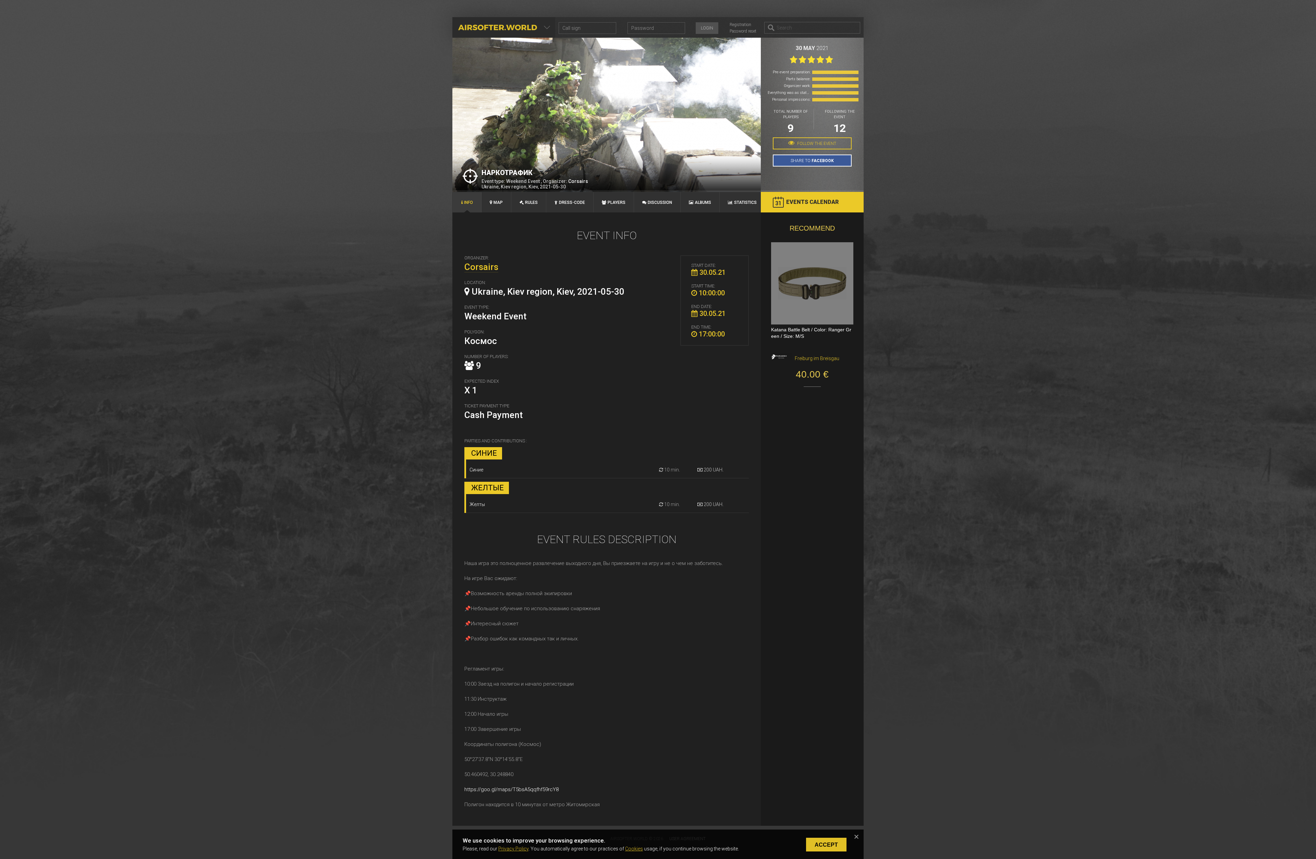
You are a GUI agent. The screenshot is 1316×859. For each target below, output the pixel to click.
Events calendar (812, 202)
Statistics (745, 202)
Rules (531, 202)
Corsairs (578, 181)
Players (616, 202)
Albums (703, 202)
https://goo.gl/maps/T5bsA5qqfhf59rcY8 (511, 789)
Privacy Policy (513, 848)
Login (707, 28)
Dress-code (572, 202)
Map (498, 202)
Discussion (660, 202)
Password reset (743, 31)
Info (468, 202)
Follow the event (816, 143)
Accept (826, 845)
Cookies (634, 848)
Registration (740, 24)
